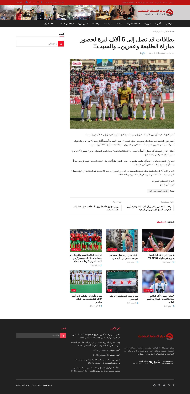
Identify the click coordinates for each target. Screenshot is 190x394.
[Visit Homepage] (156, 12)
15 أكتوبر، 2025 (95, 306)
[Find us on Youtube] (34, 2)
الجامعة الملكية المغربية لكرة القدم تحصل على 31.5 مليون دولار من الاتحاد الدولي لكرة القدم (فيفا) (86, 258)
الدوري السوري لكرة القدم (158, 191)
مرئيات (97, 23)
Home (172, 31)
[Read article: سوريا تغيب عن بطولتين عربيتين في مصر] (122, 281)
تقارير (148, 23)
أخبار (159, 23)
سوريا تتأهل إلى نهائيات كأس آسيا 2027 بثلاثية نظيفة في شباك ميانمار (87, 299)
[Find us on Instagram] (30, 2)
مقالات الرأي (49, 23)
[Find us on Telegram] (27, 2)
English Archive (129, 2)
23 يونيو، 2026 (132, 303)
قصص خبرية (83, 23)
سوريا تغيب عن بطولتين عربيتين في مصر (123, 297)
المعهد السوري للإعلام (145, 2)
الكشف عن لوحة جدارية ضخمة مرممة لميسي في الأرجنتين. (124, 256)
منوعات (109, 23)
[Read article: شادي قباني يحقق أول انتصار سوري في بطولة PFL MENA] (158, 240)
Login (18, 2)
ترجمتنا (119, 23)
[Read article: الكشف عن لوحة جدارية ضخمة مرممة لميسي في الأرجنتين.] (122, 240)
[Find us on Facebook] (41, 2)
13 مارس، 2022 (167, 53)
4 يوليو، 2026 (168, 306)
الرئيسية (168, 23)
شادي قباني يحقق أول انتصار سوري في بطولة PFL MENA (160, 256)
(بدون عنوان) (115, 350)
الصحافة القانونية (133, 23)
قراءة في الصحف (66, 23)
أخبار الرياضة (157, 31)
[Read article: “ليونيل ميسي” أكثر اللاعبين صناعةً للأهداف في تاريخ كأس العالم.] (158, 281)
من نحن (171, 2)
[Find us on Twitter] (38, 2)
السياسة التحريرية (161, 2)
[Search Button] (17, 23)
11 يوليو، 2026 (168, 262)
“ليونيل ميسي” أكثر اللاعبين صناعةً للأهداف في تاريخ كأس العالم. (160, 299)
